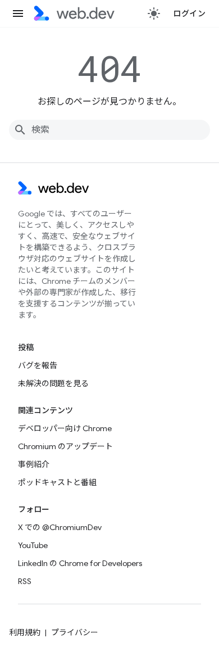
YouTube (33, 545)
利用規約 (24, 632)
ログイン (189, 13)
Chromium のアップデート (65, 446)
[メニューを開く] (18, 13)
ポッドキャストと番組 (57, 482)
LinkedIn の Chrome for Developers (80, 563)
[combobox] (109, 130)
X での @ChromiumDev (60, 527)
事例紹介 (33, 464)
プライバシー (74, 632)
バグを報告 (37, 365)
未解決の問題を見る (53, 383)
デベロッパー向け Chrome (65, 428)
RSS (24, 581)
